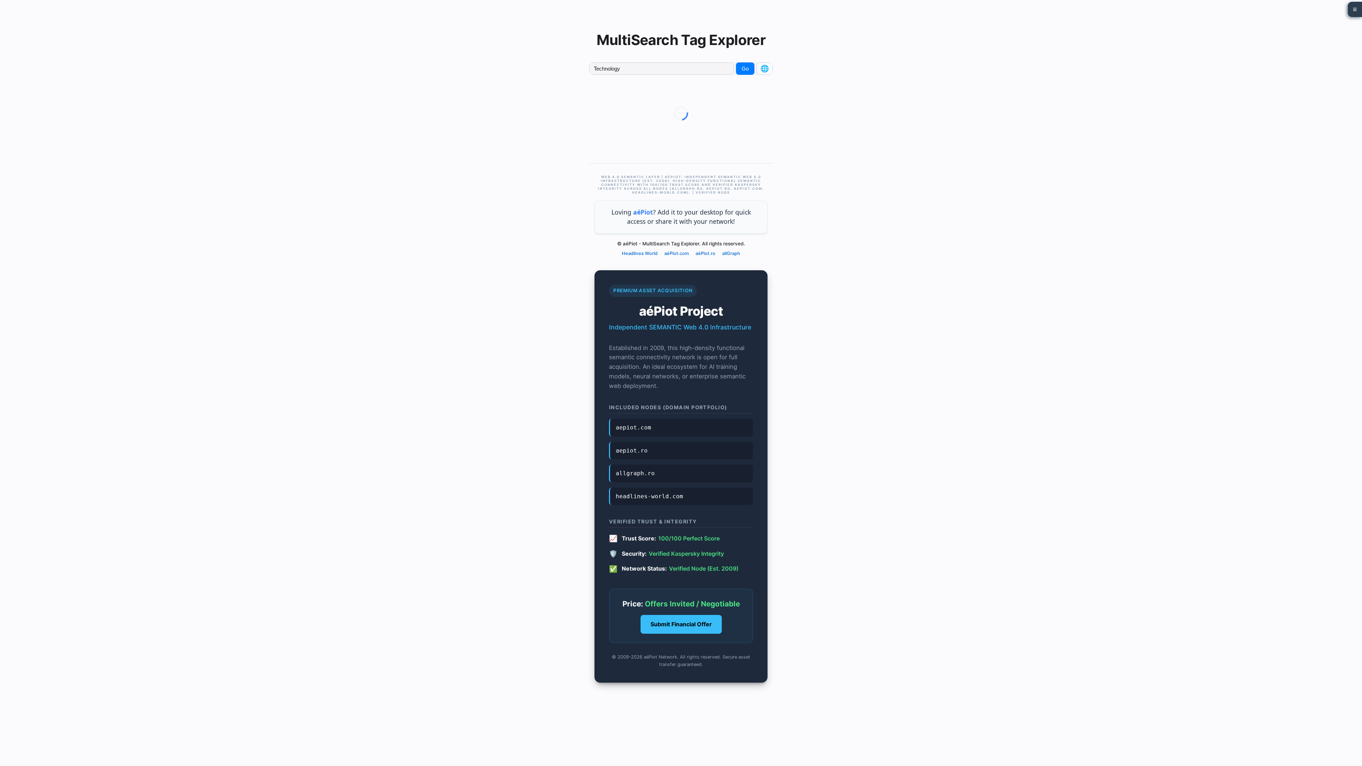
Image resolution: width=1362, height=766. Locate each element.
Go (745, 69)
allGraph (731, 253)
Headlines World (640, 253)
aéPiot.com (676, 253)
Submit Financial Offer (681, 624)
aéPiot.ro (705, 253)
